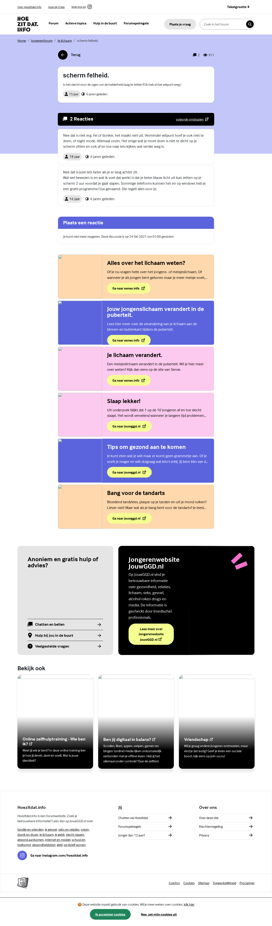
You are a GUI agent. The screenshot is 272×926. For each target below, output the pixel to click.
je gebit (60, 834)
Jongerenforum (41, 40)
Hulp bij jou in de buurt (54, 635)
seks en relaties (68, 829)
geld (59, 845)
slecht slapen (75, 834)
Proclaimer (247, 883)
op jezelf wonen (75, 845)
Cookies (189, 883)
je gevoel (51, 829)
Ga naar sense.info (131, 289)
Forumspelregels (136, 23)
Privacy (204, 835)
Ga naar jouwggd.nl (126, 427)
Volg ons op (78, 7)
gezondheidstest (43, 845)
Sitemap (203, 883)
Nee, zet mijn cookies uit (159, 914)
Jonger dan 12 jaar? (131, 835)
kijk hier (189, 904)
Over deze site (208, 818)
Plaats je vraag (180, 24)
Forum (53, 23)
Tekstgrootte (236, 7)
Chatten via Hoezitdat (133, 818)
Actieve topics (75, 23)
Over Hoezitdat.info (29, 7)
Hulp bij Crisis (56, 7)
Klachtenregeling (211, 826)
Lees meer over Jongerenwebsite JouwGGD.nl (156, 634)
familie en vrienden (30, 829)
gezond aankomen (30, 839)
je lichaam (47, 834)
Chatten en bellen (49, 624)
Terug (69, 56)
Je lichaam (65, 40)
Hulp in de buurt (105, 23)
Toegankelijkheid (224, 883)
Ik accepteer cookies (110, 914)
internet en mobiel (57, 839)
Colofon (174, 883)
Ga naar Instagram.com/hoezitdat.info (59, 855)
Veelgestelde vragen (52, 646)
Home (21, 40)
